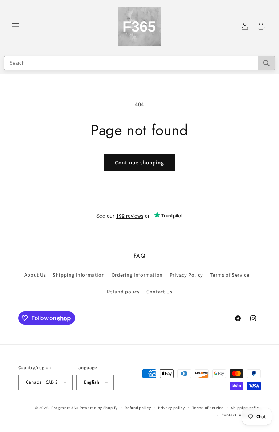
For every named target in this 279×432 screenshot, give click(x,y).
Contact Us (159, 291)
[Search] (266, 63)
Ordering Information (137, 275)
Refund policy (123, 291)
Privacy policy (171, 407)
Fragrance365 (64, 407)
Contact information (241, 414)
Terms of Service (230, 275)
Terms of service (208, 407)
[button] (15, 26)
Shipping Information (79, 275)
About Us (35, 275)
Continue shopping (139, 162)
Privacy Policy (186, 275)
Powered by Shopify (99, 407)
